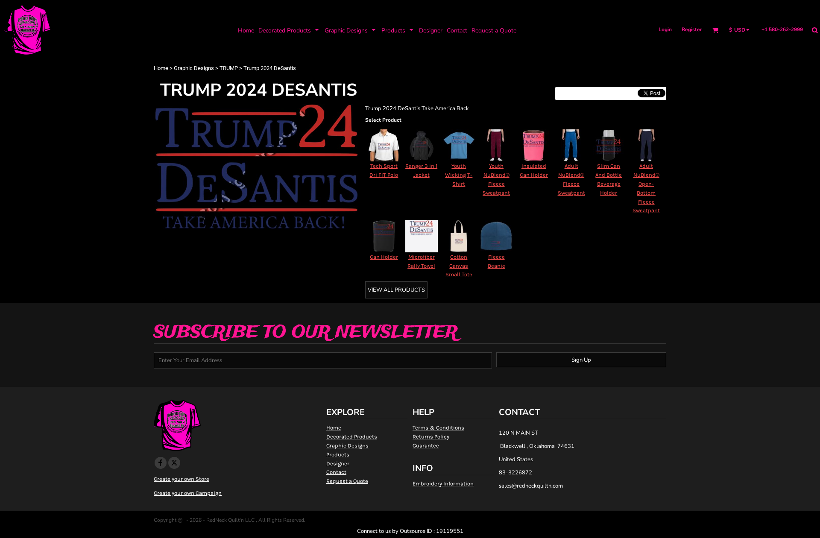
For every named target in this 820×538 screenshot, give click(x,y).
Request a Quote (347, 481)
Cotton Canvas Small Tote (458, 266)
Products (337, 454)
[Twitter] (174, 463)
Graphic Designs (194, 68)
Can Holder (384, 257)
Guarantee (426, 445)
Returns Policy (431, 436)
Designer (337, 463)
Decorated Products (351, 436)
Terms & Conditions (438, 427)
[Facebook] (161, 463)
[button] (289, 30)
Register (692, 29)
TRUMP (229, 68)
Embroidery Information (443, 483)
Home (161, 68)
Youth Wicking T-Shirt (458, 175)
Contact (336, 472)
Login (665, 29)
